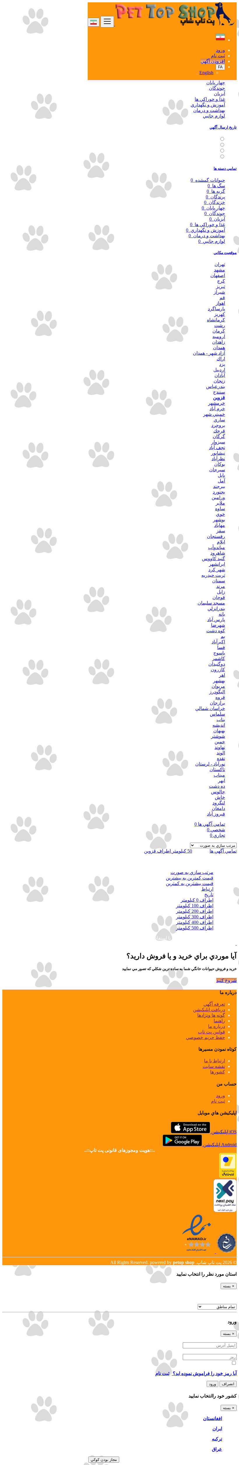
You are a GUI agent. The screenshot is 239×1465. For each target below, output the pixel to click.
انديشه (218, 725)
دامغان (218, 808)
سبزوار (218, 441)
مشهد (219, 269)
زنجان (219, 380)
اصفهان (217, 275)
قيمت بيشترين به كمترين (189, 883)
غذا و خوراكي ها (210, 99)
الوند (221, 752)
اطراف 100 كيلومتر (194, 905)
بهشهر (219, 680)
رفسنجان (216, 536)
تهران (220, 264)
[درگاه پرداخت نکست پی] (225, 1210)
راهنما (219, 1020)
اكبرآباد (218, 641)
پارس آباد (216, 619)
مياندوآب (216, 547)
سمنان (218, 580)
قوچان (218, 597)
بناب (221, 719)
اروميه (218, 336)
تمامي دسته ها (225, 168)
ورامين (218, 497)
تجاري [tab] (217, 835)
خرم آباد (217, 408)
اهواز (220, 303)
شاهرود (217, 552)
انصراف (228, 1384)
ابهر (221, 780)
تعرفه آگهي (214, 1004)
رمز (233, 1351)
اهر (222, 675)
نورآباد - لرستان (210, 763)
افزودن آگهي (213, 61)
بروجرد (218, 425)
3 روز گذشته (206, 145)
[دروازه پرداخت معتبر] (228, 1176)
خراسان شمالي (210, 708)
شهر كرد (216, 569)
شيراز (219, 292)
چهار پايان (215, 82)
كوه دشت (215, 630)
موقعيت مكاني (225, 252)
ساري (219, 419)
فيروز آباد (216, 813)
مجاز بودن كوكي (104, 1459)
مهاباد (219, 525)
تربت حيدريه (213, 575)
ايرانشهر (217, 564)
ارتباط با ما (214, 1060)
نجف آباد (217, 447)
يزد (222, 364)
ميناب (219, 775)
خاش (220, 797)
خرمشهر (216, 403)
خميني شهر (214, 414)
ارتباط (207, 888)
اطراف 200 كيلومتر (194, 911)
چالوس (218, 791)
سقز (220, 530)
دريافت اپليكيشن (209, 1009)
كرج (221, 280)
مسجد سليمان (211, 602)
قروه (220, 697)
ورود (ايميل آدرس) (219, 1339)
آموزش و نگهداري (208, 104)
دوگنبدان (216, 663)
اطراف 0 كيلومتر (197, 900)
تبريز (220, 286)
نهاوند (220, 747)
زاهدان (218, 342)
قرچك (219, 430)
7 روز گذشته (206, 150)
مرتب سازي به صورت (192, 872)
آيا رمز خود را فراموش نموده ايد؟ (204, 1373)
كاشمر (218, 658)
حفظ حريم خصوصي (205, 1037)
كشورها (217, 1071)
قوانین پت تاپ (211, 1031)
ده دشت (217, 786)
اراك (221, 358)
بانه (222, 614)
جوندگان (217, 88)
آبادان (220, 375)
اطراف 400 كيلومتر (194, 922)
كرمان (218, 330)
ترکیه (217, 1438)
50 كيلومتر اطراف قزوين (168, 850)
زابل (221, 591)
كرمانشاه (216, 319)
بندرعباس (215, 386)
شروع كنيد (226, 980)
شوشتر (218, 736)
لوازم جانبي (214, 115)
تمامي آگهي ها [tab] (209, 824)
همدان (219, 347)
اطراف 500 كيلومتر (194, 927)
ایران (217, 1428)
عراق (217, 1449)
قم (222, 297)
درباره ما (216, 1026)
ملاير (220, 503)
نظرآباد (218, 458)
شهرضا (218, 625)
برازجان (217, 702)
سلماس (217, 713)
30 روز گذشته (204, 156)
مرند (220, 586)
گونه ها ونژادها (211, 1015)
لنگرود (218, 802)
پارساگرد (216, 308)
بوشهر (219, 519)
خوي (220, 514)
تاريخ (208, 894)
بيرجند (219, 486)
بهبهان (219, 730)
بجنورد (219, 491)
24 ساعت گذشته (201, 139)
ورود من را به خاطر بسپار (205, 1363)
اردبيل (219, 369)
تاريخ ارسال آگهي (223, 127)
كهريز (219, 314)
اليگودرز (217, 691)
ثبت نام (218, 55)
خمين (220, 741)
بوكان (219, 464)
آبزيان (219, 93)
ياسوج (219, 652)
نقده (221, 758)
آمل (221, 480)
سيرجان (217, 469)
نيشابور (218, 453)
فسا (221, 647)
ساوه (220, 508)
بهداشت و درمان (209, 110)
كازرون (218, 669)
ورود (220, 50)
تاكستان (217, 769)
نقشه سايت (214, 1066)
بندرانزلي (216, 608)
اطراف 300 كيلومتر (194, 916)
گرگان (219, 436)
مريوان (218, 686)
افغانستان (212, 1418)
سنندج (219, 391)
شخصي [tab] (216, 829)
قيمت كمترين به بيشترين (189, 877)
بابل (221, 475)
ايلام (221, 541)
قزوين (219, 397)
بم (223, 636)
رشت (219, 325)
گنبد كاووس (213, 558)
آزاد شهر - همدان (209, 353)
